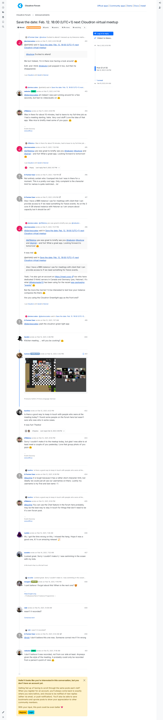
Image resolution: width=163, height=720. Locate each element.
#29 (85, 608)
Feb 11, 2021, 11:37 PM (51, 227)
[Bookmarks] (3, 22)
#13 (86, 91)
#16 (86, 175)
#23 (85, 438)
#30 (85, 634)
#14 (86, 111)
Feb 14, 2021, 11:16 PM (53, 582)
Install (143, 6)
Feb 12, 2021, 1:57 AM (51, 320)
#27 (86, 553)
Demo (129, 6)
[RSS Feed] (85, 27)
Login (31, 712)
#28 (85, 582)
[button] (3, 712)
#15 (86, 147)
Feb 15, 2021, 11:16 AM (52, 651)
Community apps (117, 6)
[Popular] (3, 17)
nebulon (27, 91)
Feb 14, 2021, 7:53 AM (45, 553)
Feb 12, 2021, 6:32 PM (46, 411)
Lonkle (26, 533)
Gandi (39, 75)
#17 (86, 197)
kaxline (27, 411)
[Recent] (3, 8)
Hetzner (46, 75)
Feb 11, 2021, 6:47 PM (52, 91)
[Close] (84, 680)
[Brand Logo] (20, 6)
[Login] (160, 3)
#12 (86, 41)
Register (22, 712)
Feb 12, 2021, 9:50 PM (47, 501)
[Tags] (3, 12)
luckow (27, 354)
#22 (85, 411)
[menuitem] (160, 3)
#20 (85, 337)
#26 (85, 533)
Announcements (34, 27)
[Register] (160, 8)
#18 (86, 227)
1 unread (100, 80)
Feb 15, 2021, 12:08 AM (43, 608)
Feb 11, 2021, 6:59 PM (47, 111)
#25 (85, 501)
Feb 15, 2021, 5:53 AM (51, 634)
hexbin (26, 337)
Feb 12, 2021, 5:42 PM (55, 354)
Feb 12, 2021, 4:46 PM (45, 337)
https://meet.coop (63, 276)
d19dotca (27, 111)
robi (25, 608)
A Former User (33, 37)
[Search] (3, 27)
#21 (86, 354)
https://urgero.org (30, 594)
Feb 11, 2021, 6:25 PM (51, 41)
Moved (21, 27)
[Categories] (3, 3)
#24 (85, 474)
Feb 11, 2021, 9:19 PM (50, 197)
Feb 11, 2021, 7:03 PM (51, 147)
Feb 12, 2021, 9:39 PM (51, 474)
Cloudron (31, 75)
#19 (86, 320)
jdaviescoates (29, 41)
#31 (86, 651)
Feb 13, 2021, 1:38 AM (45, 533)
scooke (27, 553)
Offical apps (102, 6)
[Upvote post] (81, 80)
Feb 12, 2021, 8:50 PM (47, 438)
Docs (136, 6)
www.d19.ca (28, 131)
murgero (27, 582)
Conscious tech (29, 618)
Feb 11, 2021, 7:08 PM (51, 175)
